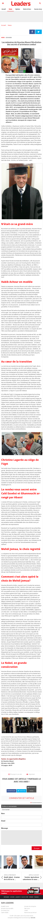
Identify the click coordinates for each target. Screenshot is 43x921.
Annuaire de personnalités (7, 908)
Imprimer (32, 774)
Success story (24, 897)
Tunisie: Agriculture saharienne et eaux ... (31, 877)
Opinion (17, 9)
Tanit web (33, 918)
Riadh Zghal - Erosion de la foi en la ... (12, 877)
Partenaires (6, 897)
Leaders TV (18, 897)
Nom (3, 813)
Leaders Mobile (4, 912)
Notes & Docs (27, 9)
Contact (26, 910)
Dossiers (12, 897)
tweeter (38, 32)
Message (4, 828)
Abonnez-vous (32, 789)
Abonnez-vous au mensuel (30, 912)
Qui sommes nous (5, 910)
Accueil (3, 25)
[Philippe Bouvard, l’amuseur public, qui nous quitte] (7, 862)
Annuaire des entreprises (30, 906)
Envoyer (37, 848)
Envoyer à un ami (16, 774)
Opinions (31, 897)
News (10, 25)
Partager (32, 32)
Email (3, 821)
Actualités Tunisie (5, 906)
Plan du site (27, 908)
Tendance (36, 897)
